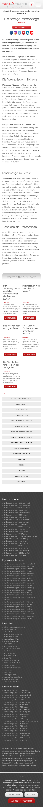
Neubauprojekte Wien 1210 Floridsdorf (16, 551)
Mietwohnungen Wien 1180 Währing (16, 728)
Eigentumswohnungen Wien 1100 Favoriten (18, 585)
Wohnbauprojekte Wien (11, 682)
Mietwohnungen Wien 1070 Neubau (16, 707)
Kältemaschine (7, 760)
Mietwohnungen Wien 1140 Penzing (16, 719)
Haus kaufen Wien (10, 653)
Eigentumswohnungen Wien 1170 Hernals (18, 604)
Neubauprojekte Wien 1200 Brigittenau (16, 548)
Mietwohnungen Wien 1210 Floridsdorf (17, 735)
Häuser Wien (8, 658)
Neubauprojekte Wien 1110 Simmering (17, 527)
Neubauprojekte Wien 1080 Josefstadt (16, 520)
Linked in (27, 33)
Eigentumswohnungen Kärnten (12, 751)
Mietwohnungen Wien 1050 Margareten (17, 702)
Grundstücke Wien (10, 651)
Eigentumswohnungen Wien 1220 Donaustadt (19, 616)
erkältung (26, 751)
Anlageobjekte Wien (10, 629)
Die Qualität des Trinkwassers (27, 756)
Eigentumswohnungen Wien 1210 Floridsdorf (19, 614)
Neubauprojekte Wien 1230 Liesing (15, 555)
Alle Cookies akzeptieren (21, 801)
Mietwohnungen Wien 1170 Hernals (16, 726)
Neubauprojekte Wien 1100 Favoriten (16, 524)
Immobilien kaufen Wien (12, 660)
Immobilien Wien (9, 665)
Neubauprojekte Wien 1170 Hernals (15, 541)
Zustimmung (19, 787)
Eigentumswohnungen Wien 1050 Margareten (19, 573)
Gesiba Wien (6, 758)
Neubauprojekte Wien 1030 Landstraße (17, 508)
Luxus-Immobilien (20, 753)
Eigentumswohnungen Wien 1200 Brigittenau (19, 611)
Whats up (31, 33)
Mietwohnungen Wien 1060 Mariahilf (16, 705)
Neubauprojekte (10, 499)
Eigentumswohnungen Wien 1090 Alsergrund (19, 583)
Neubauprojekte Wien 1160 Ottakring (16, 539)
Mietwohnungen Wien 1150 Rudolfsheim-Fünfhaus (21, 721)
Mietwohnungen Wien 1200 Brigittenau (17, 733)
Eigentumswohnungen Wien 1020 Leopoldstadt (19, 566)
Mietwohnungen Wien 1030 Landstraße (17, 697)
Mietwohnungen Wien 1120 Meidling (16, 690)
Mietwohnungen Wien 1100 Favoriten (16, 714)
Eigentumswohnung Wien (12, 667)
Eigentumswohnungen (13, 560)
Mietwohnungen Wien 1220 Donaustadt (17, 738)
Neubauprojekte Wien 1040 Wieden (15, 510)
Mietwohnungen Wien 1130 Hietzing (16, 716)
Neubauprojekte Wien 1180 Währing (16, 543)
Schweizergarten (24, 765)
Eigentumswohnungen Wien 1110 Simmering (19, 588)
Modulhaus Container (9, 756)
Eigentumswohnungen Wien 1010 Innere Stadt (19, 564)
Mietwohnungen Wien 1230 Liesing (15, 740)
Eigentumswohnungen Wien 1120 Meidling (18, 590)
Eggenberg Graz (21, 763)
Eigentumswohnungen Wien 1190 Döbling (18, 609)
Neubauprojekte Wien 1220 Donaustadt (17, 553)
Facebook (11, 33)
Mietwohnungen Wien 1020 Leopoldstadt (17, 695)
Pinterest (23, 33)
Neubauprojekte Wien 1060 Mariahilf (16, 515)
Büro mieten (8, 672)
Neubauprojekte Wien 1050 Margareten (17, 512)
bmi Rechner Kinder (26, 749)
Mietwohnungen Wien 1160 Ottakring (16, 724)
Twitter (19, 33)
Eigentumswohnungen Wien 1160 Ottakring (18, 602)
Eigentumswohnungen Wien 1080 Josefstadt (19, 580)
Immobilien (7, 623)
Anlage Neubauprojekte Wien (13, 632)
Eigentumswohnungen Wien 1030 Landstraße (19, 569)
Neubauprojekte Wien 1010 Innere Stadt (17, 503)
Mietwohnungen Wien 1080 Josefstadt (17, 709)
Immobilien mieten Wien (12, 663)
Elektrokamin (30, 753)
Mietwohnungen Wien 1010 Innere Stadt (17, 693)
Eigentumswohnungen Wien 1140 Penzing (18, 595)
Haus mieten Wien (10, 656)
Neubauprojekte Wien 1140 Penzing (15, 534)
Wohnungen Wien (10, 644)
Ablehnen (31, 795)
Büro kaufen (8, 670)
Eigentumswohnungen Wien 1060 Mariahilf (18, 576)
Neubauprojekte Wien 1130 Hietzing (16, 531)
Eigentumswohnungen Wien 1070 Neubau (18, 578)
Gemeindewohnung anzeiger (22, 760)
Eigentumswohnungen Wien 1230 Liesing (18, 618)
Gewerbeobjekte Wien (11, 646)
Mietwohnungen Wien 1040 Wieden (15, 700)
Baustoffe (5, 749)
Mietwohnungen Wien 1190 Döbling (15, 731)
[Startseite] (14, 4)
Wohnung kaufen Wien (11, 639)
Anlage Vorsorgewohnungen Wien (15, 627)
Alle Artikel (7, 11)
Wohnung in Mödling (10, 675)
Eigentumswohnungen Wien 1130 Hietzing (18, 592)
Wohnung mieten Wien (11, 641)
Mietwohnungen (10, 686)
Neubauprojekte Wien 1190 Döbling (15, 546)
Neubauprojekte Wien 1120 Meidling (16, 529)
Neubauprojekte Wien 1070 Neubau (15, 517)
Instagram (15, 33)
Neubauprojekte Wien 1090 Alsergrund (16, 522)
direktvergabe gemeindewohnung (22, 758)
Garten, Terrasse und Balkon (21, 11)
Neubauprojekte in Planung (13, 634)
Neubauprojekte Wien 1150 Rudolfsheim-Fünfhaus (21, 536)
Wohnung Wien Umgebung (13, 677)
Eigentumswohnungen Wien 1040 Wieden (18, 571)
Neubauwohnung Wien (11, 679)
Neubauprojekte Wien (11, 637)
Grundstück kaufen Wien (12, 648)
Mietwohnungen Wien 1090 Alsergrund (17, 712)
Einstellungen (14, 795)
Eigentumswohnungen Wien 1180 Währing (18, 607)
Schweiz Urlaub (15, 749)
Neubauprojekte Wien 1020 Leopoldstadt (17, 505)
